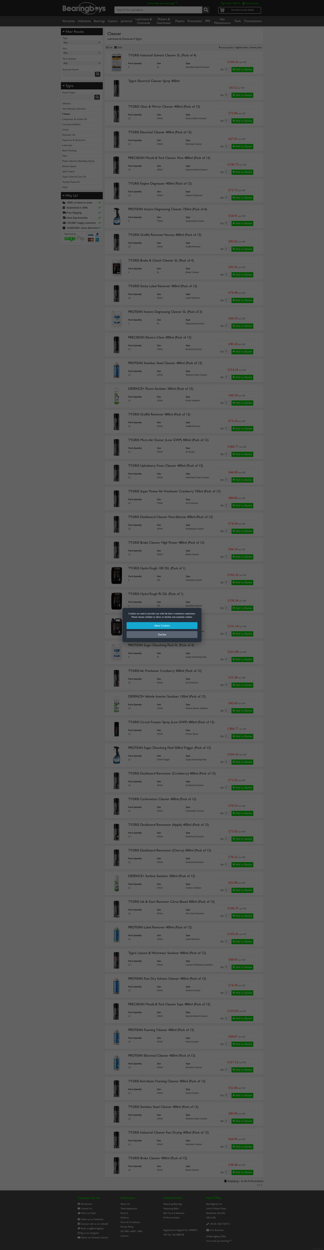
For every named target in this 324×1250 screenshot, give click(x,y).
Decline (162, 634)
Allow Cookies (162, 625)
